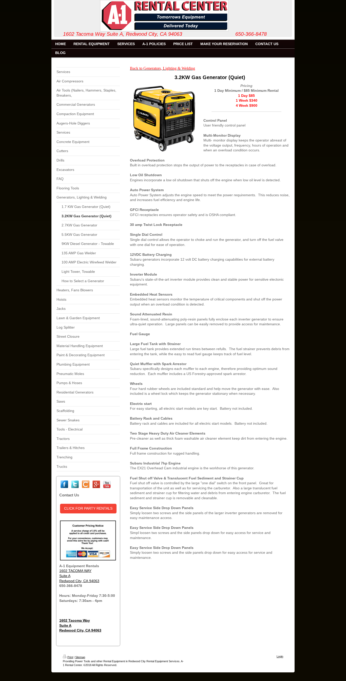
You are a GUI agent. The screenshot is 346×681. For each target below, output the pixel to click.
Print (70, 657)
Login (280, 656)
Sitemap (80, 657)
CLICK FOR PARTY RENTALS (88, 508)
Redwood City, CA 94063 (79, 581)
